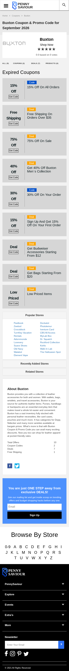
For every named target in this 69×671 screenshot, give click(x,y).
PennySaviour (13, 584)
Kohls (43, 345)
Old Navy (18, 348)
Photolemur (46, 326)
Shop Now (46, 44)
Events (9, 604)
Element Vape (21, 355)
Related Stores (34, 371)
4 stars (50, 49)
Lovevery (18, 342)
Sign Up (34, 515)
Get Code (13, 97)
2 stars (43, 49)
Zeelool (17, 326)
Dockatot (44, 323)
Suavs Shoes (20, 345)
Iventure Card (47, 329)
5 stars (54, 49)
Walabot (18, 352)
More (8, 625)
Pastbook (18, 323)
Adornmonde (20, 339)
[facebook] (9, 465)
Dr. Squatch (46, 339)
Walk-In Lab (46, 348)
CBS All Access (47, 332)
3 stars (46, 49)
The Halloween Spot (50, 352)
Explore (9, 594)
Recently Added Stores (35, 363)
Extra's (9, 615)
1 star (39, 49)
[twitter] (17, 465)
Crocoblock (19, 329)
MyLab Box (46, 336)
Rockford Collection (50, 342)
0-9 (7, 547)
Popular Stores (34, 315)
